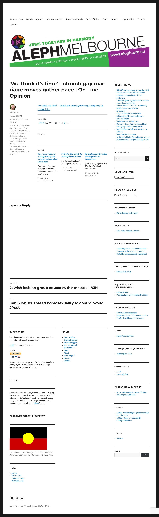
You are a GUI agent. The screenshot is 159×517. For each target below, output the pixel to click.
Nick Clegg (21, 133)
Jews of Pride (92, 19)
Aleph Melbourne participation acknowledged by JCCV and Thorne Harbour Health (130, 116)
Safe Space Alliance (124, 421)
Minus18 (120, 438)
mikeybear (14, 112)
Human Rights (15, 119)
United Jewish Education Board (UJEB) (132, 254)
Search (117, 451)
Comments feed (18, 478)
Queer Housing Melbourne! (127, 213)
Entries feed (16, 476)
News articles (16, 19)
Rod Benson (23, 146)
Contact (14, 24)
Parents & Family (74, 19)
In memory (121, 111)
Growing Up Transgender (127, 313)
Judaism (17, 131)
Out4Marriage (15, 139)
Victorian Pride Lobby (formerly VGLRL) (132, 295)
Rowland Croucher (17, 149)
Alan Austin (14, 125)
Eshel (119, 372)
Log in (14, 473)
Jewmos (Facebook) (124, 354)
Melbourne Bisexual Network (128, 231)
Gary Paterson (15, 128)
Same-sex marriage (17, 152)
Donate (141, 19)
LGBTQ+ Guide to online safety (129, 418)
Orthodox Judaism (17, 136)
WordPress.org (17, 481)
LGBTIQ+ (13, 122)
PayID (12, 345)
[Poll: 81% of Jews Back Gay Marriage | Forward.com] (73, 162)
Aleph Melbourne (16, 506)
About (115, 19)
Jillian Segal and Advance (126, 134)
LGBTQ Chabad (122, 374)
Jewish (25, 119)
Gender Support (34, 19)
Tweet (42, 123)
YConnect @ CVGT (124, 272)
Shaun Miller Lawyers (125, 336)
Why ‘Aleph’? (127, 19)
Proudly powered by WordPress (37, 506)
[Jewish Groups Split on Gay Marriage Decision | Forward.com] (97, 165)
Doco (105, 19)
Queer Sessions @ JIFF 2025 (128, 121)
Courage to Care (123, 292)
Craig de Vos (24, 125)
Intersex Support (54, 19)
